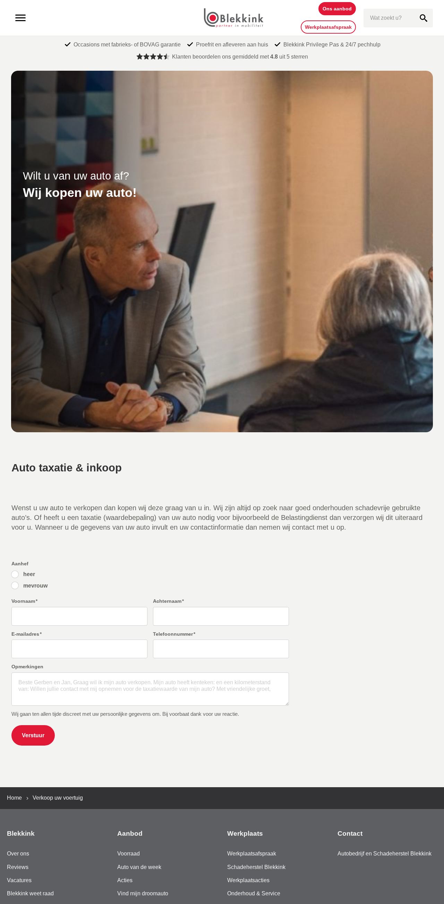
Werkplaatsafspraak (328, 27)
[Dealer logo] (233, 18)
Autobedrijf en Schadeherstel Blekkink (385, 854)
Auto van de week (139, 867)
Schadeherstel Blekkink (256, 867)
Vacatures (19, 880)
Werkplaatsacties (248, 880)
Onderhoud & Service (253, 893)
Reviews (17, 867)
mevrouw (35, 586)
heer (29, 574)
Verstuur (33, 735)
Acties (125, 880)
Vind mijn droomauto (142, 893)
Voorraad (128, 854)
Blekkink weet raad (30, 893)
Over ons (18, 854)
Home (14, 798)
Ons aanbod (337, 8)
